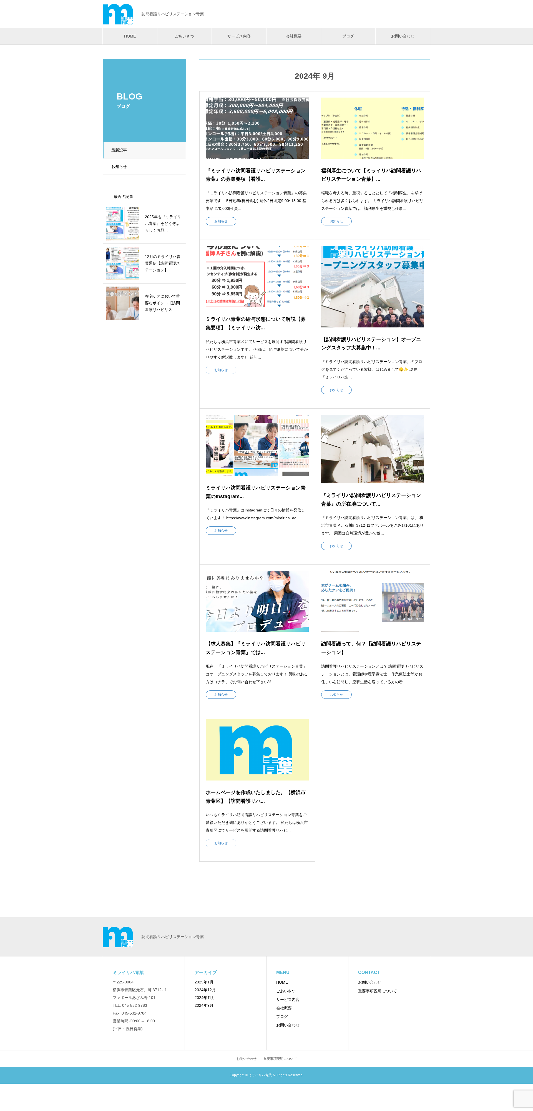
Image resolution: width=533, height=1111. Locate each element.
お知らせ (119, 166)
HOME (130, 36)
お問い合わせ (402, 36)
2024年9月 (204, 1005)
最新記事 (119, 150)
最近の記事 (123, 196)
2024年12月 (205, 990)
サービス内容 (239, 36)
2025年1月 (204, 982)
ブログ (348, 36)
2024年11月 (205, 997)
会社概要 (293, 36)
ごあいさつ (184, 36)
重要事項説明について (377, 991)
